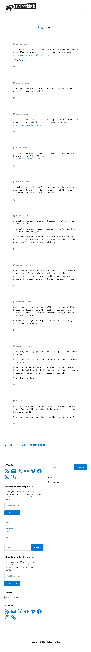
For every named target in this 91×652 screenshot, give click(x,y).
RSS (6, 537)
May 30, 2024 (22, 44)
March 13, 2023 (23, 182)
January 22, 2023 (24, 346)
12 (23, 444)
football (20, 424)
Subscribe (12, 513)
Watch (7, 534)
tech (24, 330)
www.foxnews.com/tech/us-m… (27, 125)
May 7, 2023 (21, 148)
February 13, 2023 (24, 265)
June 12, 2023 (22, 83)
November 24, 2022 (24, 401)
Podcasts (8, 528)
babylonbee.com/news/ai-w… (27, 159)
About (7, 522)
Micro (7, 525)
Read (6, 531)
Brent (21, 60)
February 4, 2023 (24, 302)
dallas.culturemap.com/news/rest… (31, 55)
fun (17, 166)
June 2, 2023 (22, 114)
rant (18, 67)
